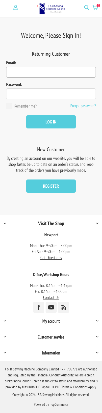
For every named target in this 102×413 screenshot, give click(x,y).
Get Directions (51, 257)
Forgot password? (83, 106)
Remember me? (25, 106)
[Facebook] (38, 307)
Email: (11, 62)
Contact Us (51, 297)
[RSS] (63, 307)
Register (51, 186)
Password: (14, 84)
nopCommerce (59, 404)
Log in (51, 122)
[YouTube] (51, 307)
